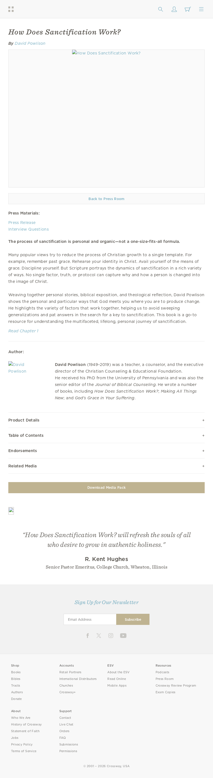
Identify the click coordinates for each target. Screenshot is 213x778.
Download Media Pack (106, 487)
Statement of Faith (25, 731)
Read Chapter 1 (23, 331)
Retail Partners (70, 672)
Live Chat (66, 724)
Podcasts (162, 672)
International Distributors (78, 679)
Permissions (68, 751)
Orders (64, 731)
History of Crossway (26, 724)
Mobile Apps (116, 685)
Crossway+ (67, 692)
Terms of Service (23, 751)
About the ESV (118, 672)
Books (16, 672)
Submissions (68, 744)
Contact (65, 718)
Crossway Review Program (176, 685)
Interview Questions (28, 229)
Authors (17, 692)
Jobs (14, 738)
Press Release (22, 222)
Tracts (15, 685)
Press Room (165, 679)
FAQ (62, 738)
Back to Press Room (106, 199)
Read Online (116, 679)
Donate (16, 699)
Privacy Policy (22, 744)
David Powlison (30, 43)
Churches (66, 685)
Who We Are (21, 718)
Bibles (16, 679)
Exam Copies (166, 692)
